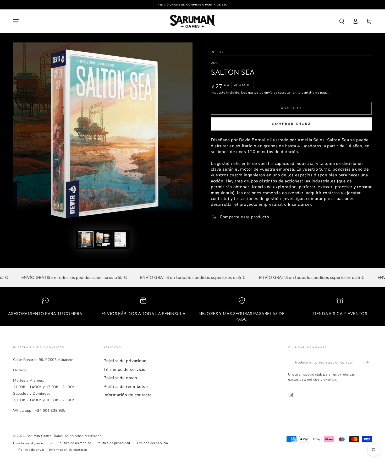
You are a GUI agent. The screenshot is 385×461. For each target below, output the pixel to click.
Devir (216, 63)
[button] (342, 21)
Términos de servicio (124, 369)
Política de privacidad (124, 361)
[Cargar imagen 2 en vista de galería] (103, 239)
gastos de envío (260, 92)
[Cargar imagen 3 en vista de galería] (120, 239)
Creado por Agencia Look (32, 443)
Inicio (216, 52)
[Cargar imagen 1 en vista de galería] (86, 239)
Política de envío (120, 378)
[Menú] (16, 21)
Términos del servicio (151, 443)
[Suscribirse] (369, 362)
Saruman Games (39, 436)
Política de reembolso (125, 386)
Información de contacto (127, 395)
